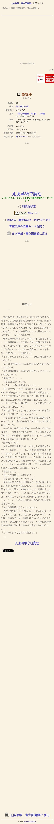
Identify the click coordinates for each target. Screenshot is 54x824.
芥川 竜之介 (21, 106)
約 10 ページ (21, 136)
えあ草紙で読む (27, 193)
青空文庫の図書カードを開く (27, 226)
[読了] (18, 94)
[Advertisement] (27, 37)
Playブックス (42, 219)
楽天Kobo (25, 219)
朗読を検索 (29, 206)
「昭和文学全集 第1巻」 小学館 (30, 114)
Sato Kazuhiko (30, 822)
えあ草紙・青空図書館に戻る (30, 233)
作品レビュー (34, 213)
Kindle (11, 219)
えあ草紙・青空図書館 (21, 3)
